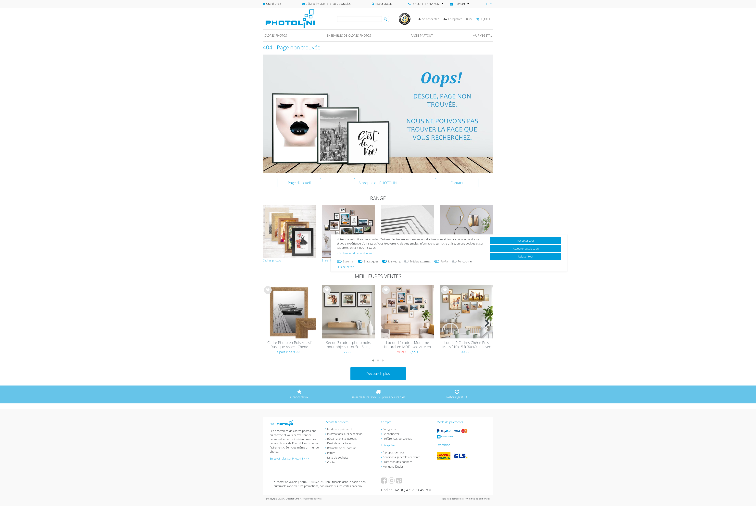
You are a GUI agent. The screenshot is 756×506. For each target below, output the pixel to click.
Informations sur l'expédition (344, 434)
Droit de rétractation (339, 443)
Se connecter (391, 434)
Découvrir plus (378, 373)
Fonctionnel (465, 261)
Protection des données (397, 462)
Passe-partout (422, 35)
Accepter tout (525, 240)
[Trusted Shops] (404, 18)
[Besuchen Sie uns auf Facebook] (384, 482)
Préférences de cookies (397, 438)
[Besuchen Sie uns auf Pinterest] (399, 482)
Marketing (394, 261)
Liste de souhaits (267, 293)
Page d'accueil (299, 182)
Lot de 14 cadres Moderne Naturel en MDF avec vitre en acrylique (407, 345)
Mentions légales (393, 466)
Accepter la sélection (526, 248)
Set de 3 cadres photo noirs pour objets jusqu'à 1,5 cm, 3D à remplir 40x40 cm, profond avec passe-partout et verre (348, 345)
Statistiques (371, 261)
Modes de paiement (339, 429)
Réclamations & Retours (342, 438)
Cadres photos (275, 35)
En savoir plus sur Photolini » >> (289, 458)
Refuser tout (525, 256)
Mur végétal (482, 35)
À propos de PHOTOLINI (378, 182)
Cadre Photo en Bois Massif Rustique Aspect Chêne (289, 345)
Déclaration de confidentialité (356, 253)
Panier (331, 453)
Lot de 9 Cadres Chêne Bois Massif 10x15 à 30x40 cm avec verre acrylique (466, 345)
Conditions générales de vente (401, 457)
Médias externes (420, 261)
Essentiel (348, 261)
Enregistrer (389, 429)
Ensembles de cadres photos (349, 35)
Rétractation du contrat (341, 448)
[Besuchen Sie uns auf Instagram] (392, 482)
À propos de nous (394, 452)
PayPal (444, 261)
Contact (456, 182)
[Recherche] (385, 19)
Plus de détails (346, 267)
